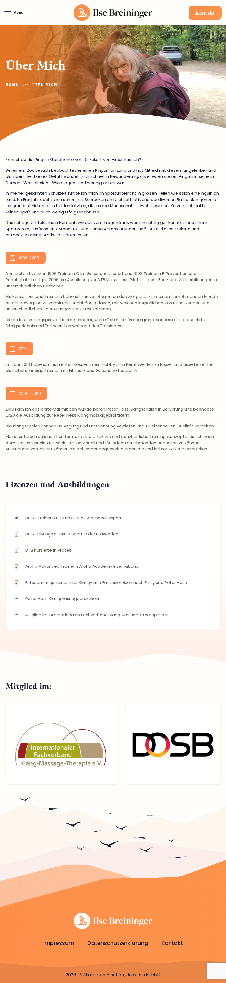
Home (12, 85)
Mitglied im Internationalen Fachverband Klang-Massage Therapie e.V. (97, 615)
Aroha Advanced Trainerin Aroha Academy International (82, 566)
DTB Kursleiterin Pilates (48, 550)
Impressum (58, 943)
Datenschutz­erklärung (117, 943)
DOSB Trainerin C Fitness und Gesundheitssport (73, 518)
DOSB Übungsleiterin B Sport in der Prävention (71, 534)
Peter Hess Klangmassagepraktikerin (63, 598)
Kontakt (205, 12)
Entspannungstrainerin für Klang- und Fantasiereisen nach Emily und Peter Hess (106, 582)
